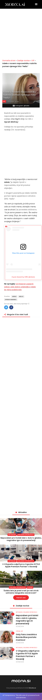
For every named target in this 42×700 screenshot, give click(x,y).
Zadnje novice (23, 60)
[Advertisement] (21, 35)
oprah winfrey (10, 299)
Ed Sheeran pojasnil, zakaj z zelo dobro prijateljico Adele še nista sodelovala (20, 287)
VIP (32, 60)
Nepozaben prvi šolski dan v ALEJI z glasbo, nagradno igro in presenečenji (21, 539)
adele (14, 296)
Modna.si (32, 688)
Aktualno (12, 535)
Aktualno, (19, 612)
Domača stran (8, 60)
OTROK (30, 587)
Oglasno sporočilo (26, 535)
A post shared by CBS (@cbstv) (23, 277)
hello (21, 296)
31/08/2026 (20, 626)
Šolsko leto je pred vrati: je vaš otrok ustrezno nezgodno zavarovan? (21, 591)
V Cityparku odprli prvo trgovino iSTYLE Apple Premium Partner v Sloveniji (21, 565)
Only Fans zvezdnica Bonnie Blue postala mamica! (26, 637)
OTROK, (18, 631)
